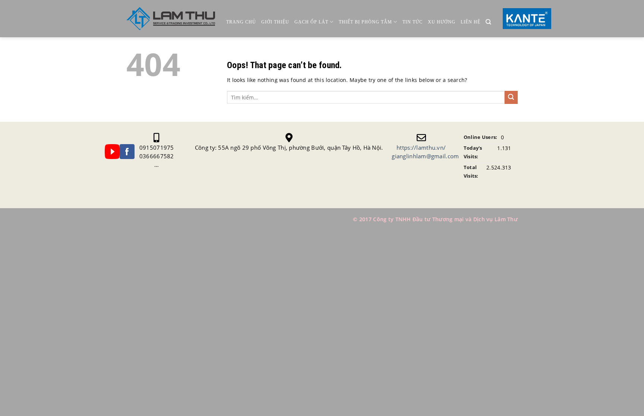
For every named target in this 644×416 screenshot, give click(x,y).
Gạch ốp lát (311, 22)
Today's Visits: (473, 152)
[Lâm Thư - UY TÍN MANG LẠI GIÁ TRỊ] (170, 19)
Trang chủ (241, 22)
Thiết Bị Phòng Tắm (365, 22)
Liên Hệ (470, 22)
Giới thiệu (275, 22)
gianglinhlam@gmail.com (425, 156)
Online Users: (481, 137)
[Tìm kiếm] (488, 22)
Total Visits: (471, 171)
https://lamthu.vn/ (421, 147)
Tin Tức (412, 22)
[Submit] (511, 97)
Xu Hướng (441, 22)
